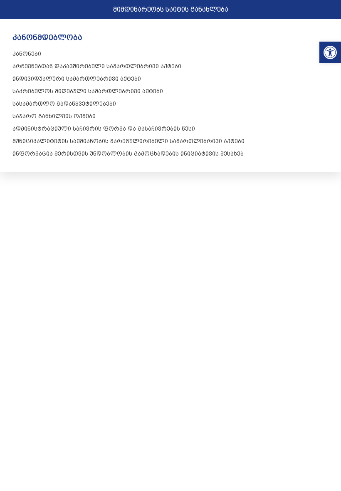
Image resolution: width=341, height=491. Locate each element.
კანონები (26, 53)
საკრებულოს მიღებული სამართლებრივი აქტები (87, 91)
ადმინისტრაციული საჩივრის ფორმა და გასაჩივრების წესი (103, 128)
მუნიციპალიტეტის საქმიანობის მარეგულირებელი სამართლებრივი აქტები (128, 141)
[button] (330, 52)
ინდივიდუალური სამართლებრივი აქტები (76, 78)
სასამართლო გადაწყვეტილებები (64, 103)
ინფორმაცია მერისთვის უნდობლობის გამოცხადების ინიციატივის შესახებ (128, 153)
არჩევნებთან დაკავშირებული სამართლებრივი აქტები (96, 66)
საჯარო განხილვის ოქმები (54, 116)
